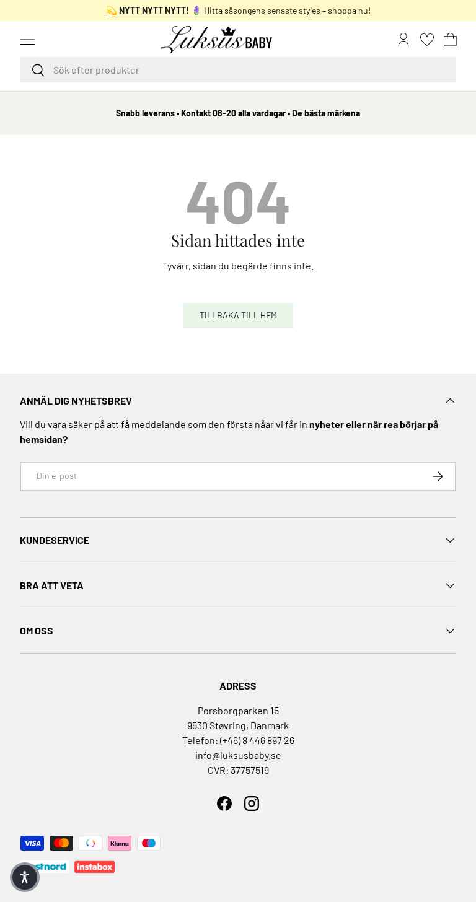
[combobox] (238, 69)
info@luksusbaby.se (238, 755)
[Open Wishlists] (427, 39)
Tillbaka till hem (238, 315)
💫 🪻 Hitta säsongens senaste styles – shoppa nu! (238, 10)
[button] (450, 39)
